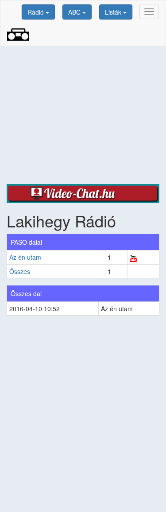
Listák (114, 12)
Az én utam (25, 257)
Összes (19, 271)
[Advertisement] (83, 115)
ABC (75, 12)
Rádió (36, 12)
